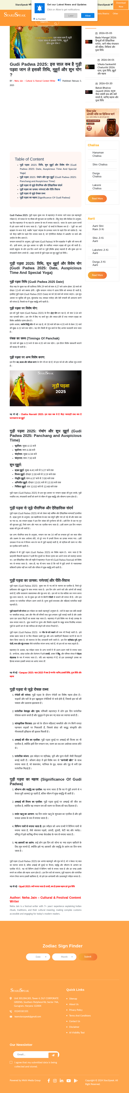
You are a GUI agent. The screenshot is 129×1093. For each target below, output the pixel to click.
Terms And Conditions (80, 1016)
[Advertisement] (45, 116)
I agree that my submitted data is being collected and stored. (35, 1064)
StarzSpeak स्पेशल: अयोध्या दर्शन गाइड (21, 4)
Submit (87, 957)
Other (115, 14)
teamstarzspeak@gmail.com (27, 1017)
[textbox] (38, 957)
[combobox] (38, 956)
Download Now (121, 5)
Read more (97, 199)
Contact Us (74, 1021)
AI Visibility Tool (76, 1033)
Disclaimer (74, 1027)
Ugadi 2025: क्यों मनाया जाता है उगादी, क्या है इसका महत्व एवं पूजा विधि (47, 886)
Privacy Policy (75, 1010)
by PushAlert (41, 19)
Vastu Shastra (103, 14)
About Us (74, 1004)
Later (70, 15)
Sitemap (73, 999)
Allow (88, 15)
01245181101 (21, 1011)
